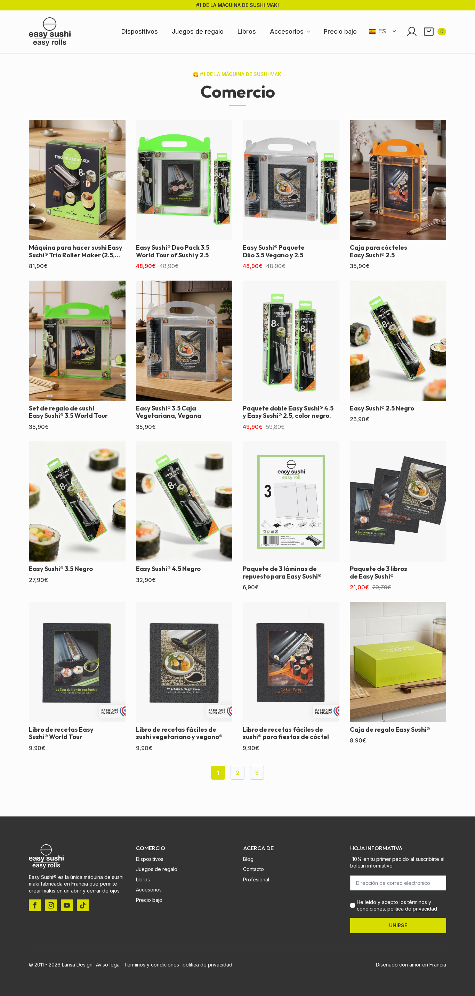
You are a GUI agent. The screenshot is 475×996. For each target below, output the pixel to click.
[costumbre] (83, 905)
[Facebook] (35, 905)
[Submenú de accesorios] (310, 32)
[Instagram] (51, 905)
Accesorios (287, 31)
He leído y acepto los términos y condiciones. (397, 905)
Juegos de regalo (198, 31)
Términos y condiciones (151, 965)
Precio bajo (340, 31)
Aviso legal (108, 965)
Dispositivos (139, 31)
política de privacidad (412, 909)
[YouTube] (67, 905)
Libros (247, 31)
